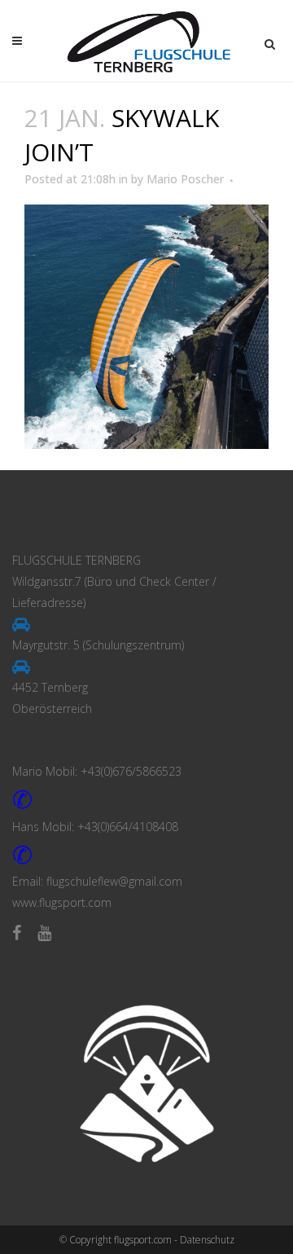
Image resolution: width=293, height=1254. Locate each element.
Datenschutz (207, 1240)
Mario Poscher (185, 179)
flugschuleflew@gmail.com (114, 881)
